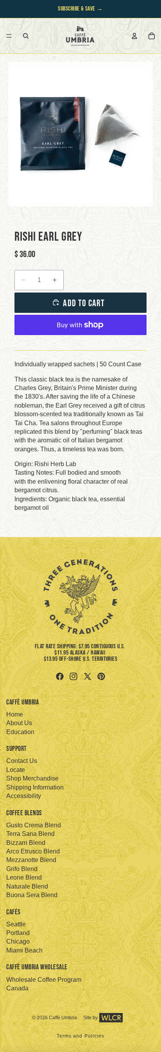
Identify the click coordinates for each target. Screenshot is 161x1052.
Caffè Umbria (63, 1017)
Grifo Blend (22, 869)
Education (20, 732)
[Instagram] (73, 676)
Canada (17, 988)
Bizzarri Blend (25, 842)
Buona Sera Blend (31, 895)
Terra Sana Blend (30, 833)
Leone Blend (24, 877)
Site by (90, 1017)
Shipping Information (35, 787)
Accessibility (23, 796)
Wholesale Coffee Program (43, 979)
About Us (19, 723)
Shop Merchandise (32, 778)
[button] (80, 134)
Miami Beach (24, 950)
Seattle (16, 924)
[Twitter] (87, 676)
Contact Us (21, 761)
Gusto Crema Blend (33, 825)
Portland (18, 933)
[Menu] (9, 36)
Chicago (18, 941)
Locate (15, 769)
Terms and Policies (81, 1036)
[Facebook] (59, 676)
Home (14, 714)
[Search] (25, 35)
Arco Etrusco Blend (33, 851)
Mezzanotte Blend (31, 860)
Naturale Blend (27, 886)
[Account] (134, 35)
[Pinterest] (101, 676)
